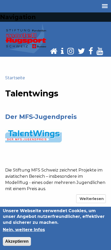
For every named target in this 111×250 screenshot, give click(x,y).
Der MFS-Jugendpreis (41, 116)
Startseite (15, 77)
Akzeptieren (17, 241)
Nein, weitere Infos (24, 229)
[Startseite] (25, 38)
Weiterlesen (92, 199)
